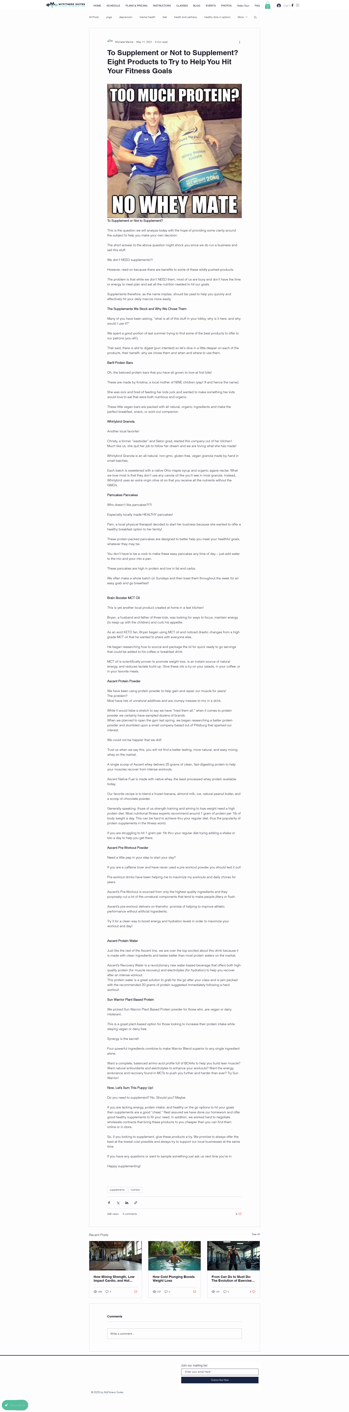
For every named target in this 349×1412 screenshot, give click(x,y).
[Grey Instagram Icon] (298, 5)
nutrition (135, 1189)
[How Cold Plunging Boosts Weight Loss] (174, 1255)
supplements (117, 1189)
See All (256, 1234)
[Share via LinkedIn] (127, 1202)
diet (165, 17)
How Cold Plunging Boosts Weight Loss (174, 1278)
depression (125, 17)
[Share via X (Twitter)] (118, 1202)
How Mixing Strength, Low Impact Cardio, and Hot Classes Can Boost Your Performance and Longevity (115, 1278)
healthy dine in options (217, 17)
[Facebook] (292, 5)
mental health (147, 17)
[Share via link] (135, 1202)
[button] (268, 5)
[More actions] (239, 42)
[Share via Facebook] (109, 1202)
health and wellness (185, 17)
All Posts (94, 17)
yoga (109, 17)
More (241, 17)
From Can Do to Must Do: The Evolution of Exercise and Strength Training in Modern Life (232, 1278)
